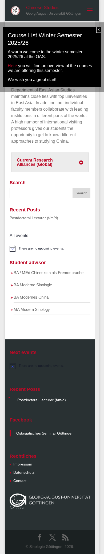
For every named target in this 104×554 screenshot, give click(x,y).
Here (12, 65)
